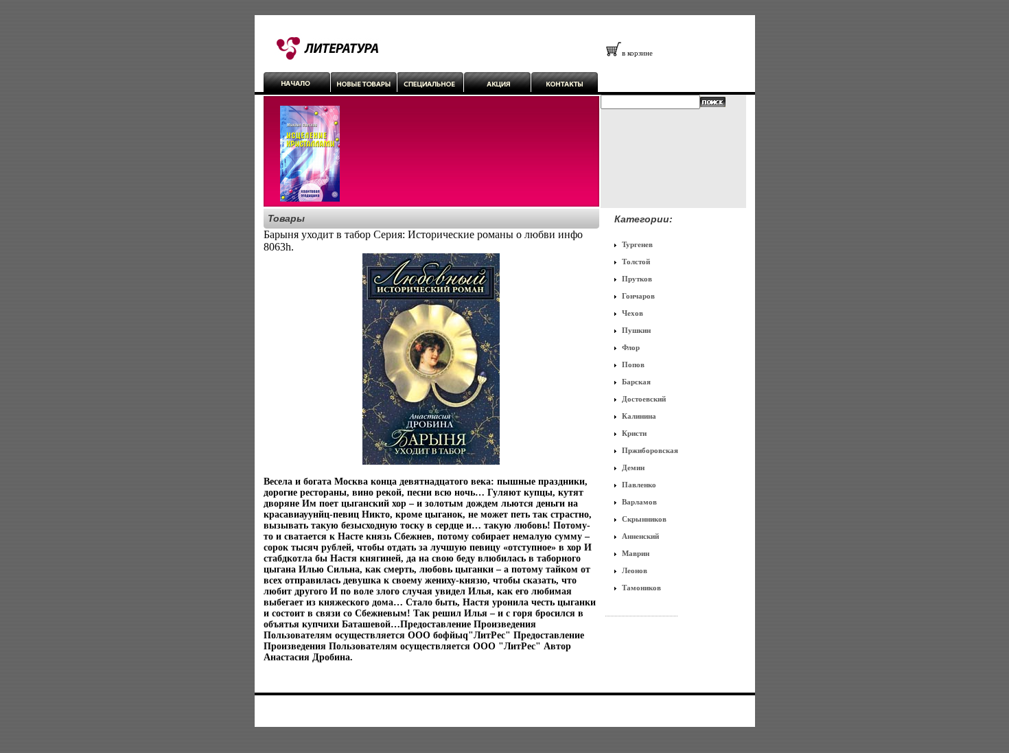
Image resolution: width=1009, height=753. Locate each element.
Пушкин (636, 330)
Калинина (639, 416)
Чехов (632, 313)
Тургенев (637, 244)
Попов (633, 364)
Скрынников (644, 519)
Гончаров (638, 296)
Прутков (637, 279)
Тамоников (641, 587)
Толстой (636, 261)
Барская (636, 382)
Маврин (635, 553)
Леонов (634, 570)
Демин (633, 467)
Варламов (639, 502)
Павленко (639, 484)
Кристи (634, 433)
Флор (631, 347)
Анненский (640, 536)
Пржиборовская (650, 450)
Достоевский (644, 399)
